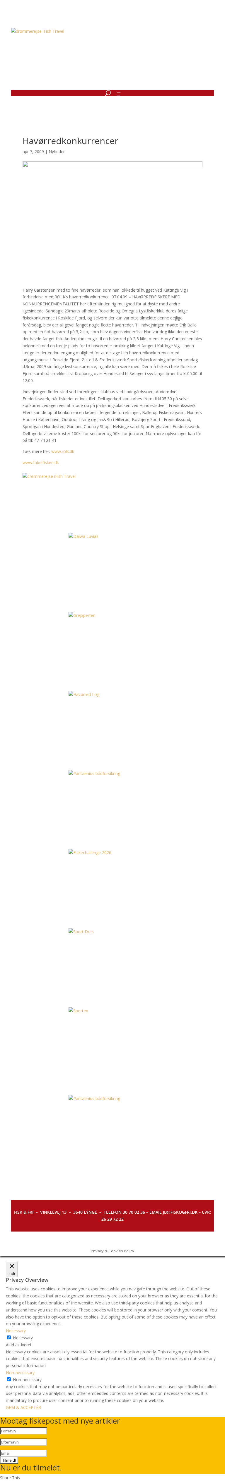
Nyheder (57, 151)
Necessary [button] (16, 1330)
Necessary (23, 1337)
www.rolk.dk (62, 451)
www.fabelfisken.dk (41, 462)
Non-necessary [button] (20, 1372)
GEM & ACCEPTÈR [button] (23, 1407)
